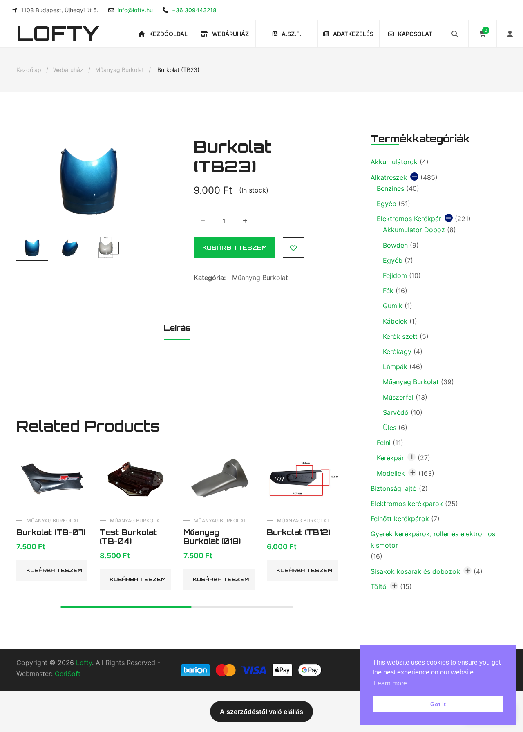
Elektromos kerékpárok (407, 503)
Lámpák (395, 367)
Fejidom (395, 275)
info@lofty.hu (135, 10)
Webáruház (68, 69)
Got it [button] (438, 704)
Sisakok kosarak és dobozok (415, 571)
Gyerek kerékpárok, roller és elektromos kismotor (433, 539)
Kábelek (395, 321)
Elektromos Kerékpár (409, 219)
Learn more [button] (390, 683)
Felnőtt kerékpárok (400, 519)
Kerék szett (400, 336)
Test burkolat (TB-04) (128, 537)
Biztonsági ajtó (394, 488)
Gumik (392, 306)
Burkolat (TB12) (298, 532)
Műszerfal (398, 397)
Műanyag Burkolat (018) (212, 537)
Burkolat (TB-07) (50, 532)
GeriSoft (67, 673)
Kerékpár (390, 458)
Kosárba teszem (234, 247)
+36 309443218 (194, 10)
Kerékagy (397, 351)
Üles (389, 427)
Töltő (379, 586)
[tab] (177, 329)
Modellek (391, 473)
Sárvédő (396, 412)
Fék (388, 291)
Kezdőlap (28, 69)
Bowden (395, 245)
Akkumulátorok (394, 162)
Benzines (390, 188)
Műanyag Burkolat (119, 69)
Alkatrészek (389, 177)
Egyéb (386, 203)
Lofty (57, 33)
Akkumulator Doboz (414, 230)
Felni (384, 443)
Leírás (177, 327)
